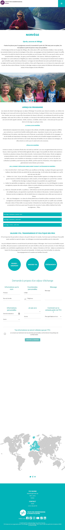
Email (32, 503)
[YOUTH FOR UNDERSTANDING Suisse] (2, 2)
